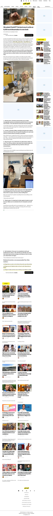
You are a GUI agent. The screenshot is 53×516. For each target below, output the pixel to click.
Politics (21, 6)
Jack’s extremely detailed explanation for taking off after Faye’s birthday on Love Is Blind (24, 295)
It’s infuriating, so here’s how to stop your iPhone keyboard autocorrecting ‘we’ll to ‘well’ (8, 414)
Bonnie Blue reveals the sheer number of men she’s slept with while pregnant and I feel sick (47, 112)
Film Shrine (38, 6)
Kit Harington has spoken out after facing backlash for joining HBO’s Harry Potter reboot (24, 474)
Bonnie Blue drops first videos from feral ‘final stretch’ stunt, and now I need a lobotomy (24, 354)
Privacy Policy (26, 506)
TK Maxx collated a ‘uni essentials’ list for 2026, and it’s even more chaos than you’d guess (9, 474)
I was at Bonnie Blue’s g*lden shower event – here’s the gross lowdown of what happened (47, 44)
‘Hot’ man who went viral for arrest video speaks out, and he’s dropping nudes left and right (47, 49)
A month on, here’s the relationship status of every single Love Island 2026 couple (24, 374)
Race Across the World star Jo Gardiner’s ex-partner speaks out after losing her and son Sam (9, 394)
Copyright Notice (26, 502)
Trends (12, 6)
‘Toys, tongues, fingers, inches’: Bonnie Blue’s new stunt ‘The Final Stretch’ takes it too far (47, 123)
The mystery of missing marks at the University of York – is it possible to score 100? (24, 315)
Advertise (45, 0)
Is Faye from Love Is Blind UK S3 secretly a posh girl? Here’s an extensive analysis (8, 295)
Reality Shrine (34, 6)
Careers (26, 496)
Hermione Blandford (10, 35)
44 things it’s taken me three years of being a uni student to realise (17, 269)
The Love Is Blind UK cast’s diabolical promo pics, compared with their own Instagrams (8, 315)
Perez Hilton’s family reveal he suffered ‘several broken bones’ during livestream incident (24, 433)
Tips (50, 0)
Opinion (26, 6)
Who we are (35, 0)
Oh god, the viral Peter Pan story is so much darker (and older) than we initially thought (47, 117)
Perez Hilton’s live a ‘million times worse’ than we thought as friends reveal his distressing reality (47, 61)
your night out (27, 41)
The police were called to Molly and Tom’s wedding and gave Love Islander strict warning (8, 453)
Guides (30, 6)
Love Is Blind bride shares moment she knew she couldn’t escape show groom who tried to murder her (47, 55)
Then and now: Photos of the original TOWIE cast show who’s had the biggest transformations (24, 335)
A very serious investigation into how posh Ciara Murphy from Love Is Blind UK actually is (47, 95)
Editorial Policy (26, 500)
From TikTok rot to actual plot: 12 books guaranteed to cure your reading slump (8, 433)
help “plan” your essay (18, 41)
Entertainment (7, 6)
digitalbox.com (27, 514)
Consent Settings (26, 504)
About (26, 494)
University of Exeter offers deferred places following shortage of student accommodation (47, 106)
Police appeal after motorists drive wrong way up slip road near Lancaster (9, 374)
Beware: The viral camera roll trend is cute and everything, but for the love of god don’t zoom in (8, 335)
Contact (40, 0)
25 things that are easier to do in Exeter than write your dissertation (17, 264)
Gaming (17, 6)
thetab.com (24, 512)
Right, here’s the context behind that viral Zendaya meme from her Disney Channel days (9, 354)
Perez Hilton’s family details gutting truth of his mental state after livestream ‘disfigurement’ (24, 414)
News (2, 6)
